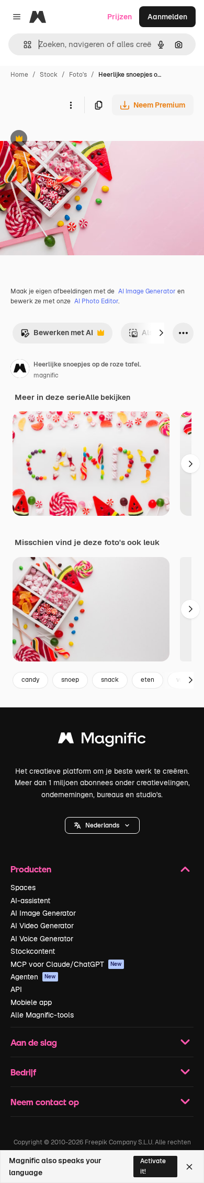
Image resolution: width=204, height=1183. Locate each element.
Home (19, 74)
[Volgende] (161, 333)
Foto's (78, 74)
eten (147, 680)
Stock (49, 74)
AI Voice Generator (41, 938)
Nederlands (102, 825)
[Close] (189, 1167)
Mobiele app (31, 1002)
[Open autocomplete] (23, 45)
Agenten (33, 976)
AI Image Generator (147, 291)
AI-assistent (30, 900)
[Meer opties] (70, 104)
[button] (102, 825)
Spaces (23, 887)
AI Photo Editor (96, 301)
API (16, 989)
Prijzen (119, 16)
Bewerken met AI (56, 335)
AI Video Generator (42, 925)
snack (110, 680)
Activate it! (153, 1166)
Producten (30, 868)
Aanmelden (167, 16)
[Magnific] (102, 740)
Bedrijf (23, 1072)
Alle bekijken (107, 397)
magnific (46, 375)
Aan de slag (33, 1042)
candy (30, 680)
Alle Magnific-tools (42, 1015)
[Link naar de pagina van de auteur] (19, 370)
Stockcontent (32, 951)
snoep (70, 680)
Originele (68, 140)
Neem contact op (44, 1101)
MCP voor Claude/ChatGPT (66, 964)
